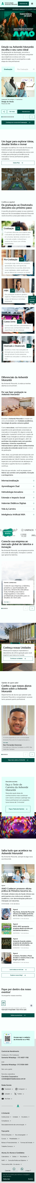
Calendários (5, 1156)
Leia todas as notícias (16, 969)
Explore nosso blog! (16, 975)
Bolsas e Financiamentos (9, 1142)
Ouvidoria (24, 1117)
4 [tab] (5, 116)
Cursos (4, 1139)
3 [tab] (4, 116)
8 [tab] (10, 116)
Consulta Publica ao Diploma (17, 1160)
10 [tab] (13, 116)
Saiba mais (6, 1179)
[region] (18, 95)
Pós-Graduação (22, 69)
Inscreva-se (23, 3)
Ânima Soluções (7, 1135)
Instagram (21, 1089)
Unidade (15, 1117)
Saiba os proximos (16, 1015)
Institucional (5, 1117)
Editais (14, 1156)
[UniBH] (16, 530)
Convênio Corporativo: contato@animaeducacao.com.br (14, 1078)
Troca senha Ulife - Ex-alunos (11, 1164)
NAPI (3, 1160)
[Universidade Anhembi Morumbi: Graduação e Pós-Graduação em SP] (10, 3)
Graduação (8, 69)
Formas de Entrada (26, 1142)
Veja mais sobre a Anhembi (16, 760)
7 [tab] (9, 116)
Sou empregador (20, 1135)
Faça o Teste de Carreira (16, 809)
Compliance (5, 1121)
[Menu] (32, 4)
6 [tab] (8, 116)
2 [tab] (3, 116)
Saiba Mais (16, 163)
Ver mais (12, 111)
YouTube (7, 1099)
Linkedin (7, 1094)
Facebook (8, 1089)
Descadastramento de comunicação (13, 1125)
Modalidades (13, 1139)
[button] (25, 117)
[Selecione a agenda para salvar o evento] (31, 1005)
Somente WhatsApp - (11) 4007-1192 (15, 1057)
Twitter (19, 1094)
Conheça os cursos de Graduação (16, 122)
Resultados (23, 1156)
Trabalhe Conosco (7, 1146)
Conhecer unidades (16, 658)
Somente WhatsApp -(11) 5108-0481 (15, 1065)
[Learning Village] (20, 535)
